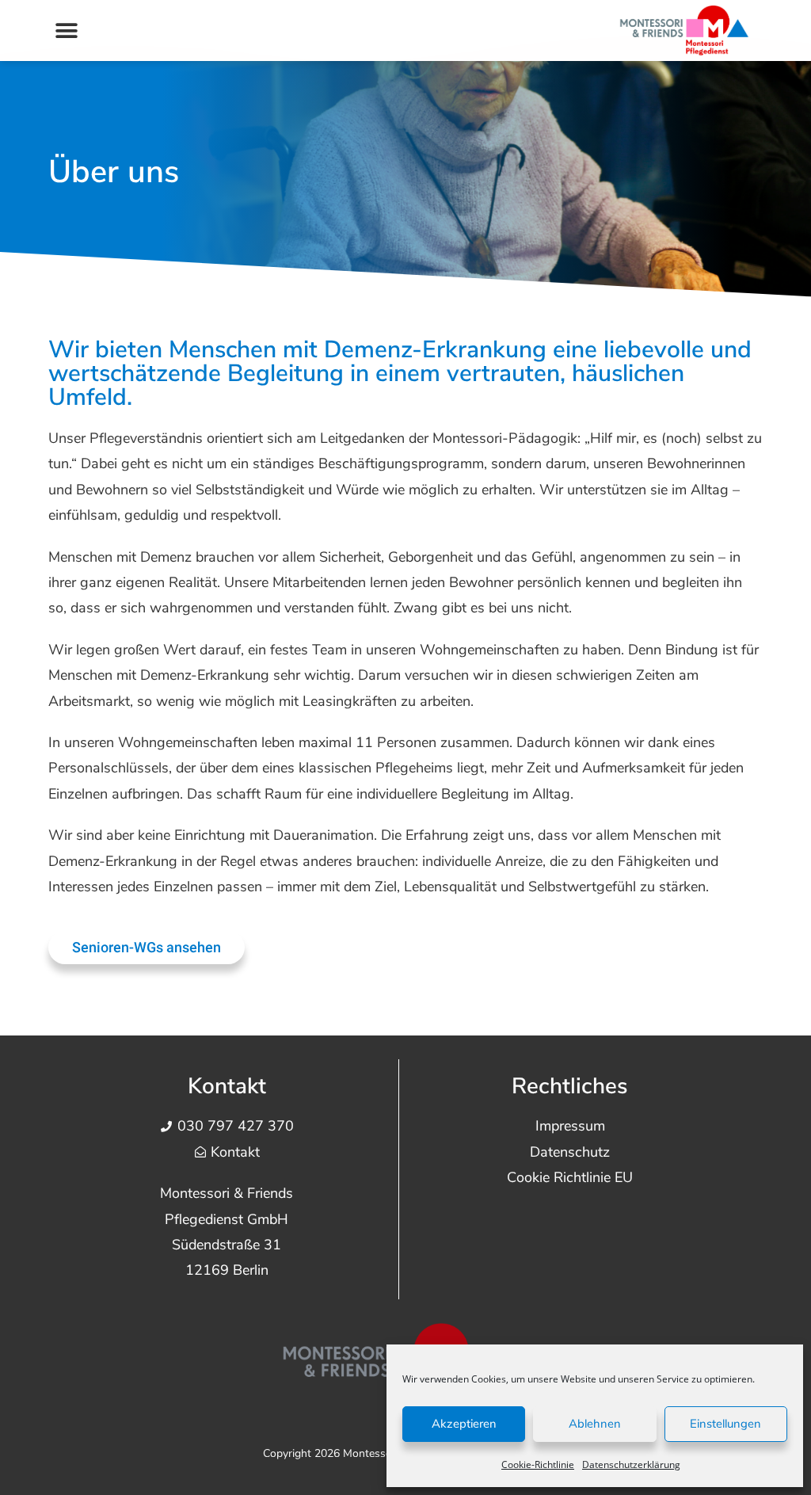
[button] (66, 30)
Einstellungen (725, 1424)
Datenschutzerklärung (631, 1464)
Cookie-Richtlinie (537, 1464)
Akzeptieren (464, 1424)
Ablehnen (595, 1424)
